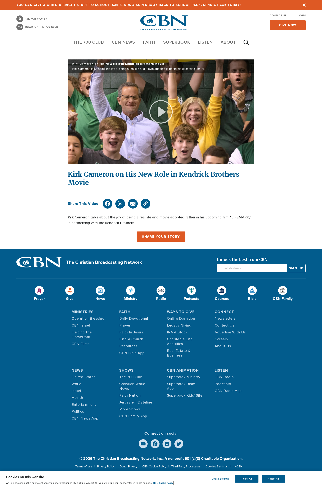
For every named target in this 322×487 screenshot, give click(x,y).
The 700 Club (88, 42)
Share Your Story (161, 236)
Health (77, 397)
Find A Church (131, 339)
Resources (128, 346)
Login (302, 16)
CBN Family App (133, 416)
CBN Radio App (228, 391)
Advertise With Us (230, 332)
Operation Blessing (88, 318)
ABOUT (228, 42)
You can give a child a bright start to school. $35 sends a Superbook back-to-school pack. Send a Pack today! (128, 5)
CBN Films (80, 344)
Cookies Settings (217, 466)
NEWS (77, 370)
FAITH (149, 42)
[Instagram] (166, 443)
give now (287, 25)
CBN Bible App (132, 353)
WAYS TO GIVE (181, 312)
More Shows (130, 409)
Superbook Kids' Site (184, 395)
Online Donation (181, 318)
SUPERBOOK (176, 42)
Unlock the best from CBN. (242, 259)
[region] (161, 479)
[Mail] (133, 204)
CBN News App (85, 418)
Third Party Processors (186, 466)
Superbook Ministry (183, 377)
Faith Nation (130, 395)
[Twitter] (120, 204)
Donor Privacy (128, 466)
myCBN (237, 466)
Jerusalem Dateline (135, 402)
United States (84, 377)
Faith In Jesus (131, 332)
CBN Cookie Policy (154, 466)
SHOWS (126, 370)
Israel (76, 391)
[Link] (145, 204)
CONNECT (224, 312)
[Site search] (246, 44)
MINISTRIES (83, 312)
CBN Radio (224, 377)
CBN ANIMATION (183, 370)
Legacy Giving (179, 325)
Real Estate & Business (178, 353)
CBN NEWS (123, 42)
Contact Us (278, 16)
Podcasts (223, 384)
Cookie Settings (220, 478)
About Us (223, 346)
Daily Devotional (133, 318)
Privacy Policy (106, 466)
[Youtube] (143, 443)
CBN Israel (81, 325)
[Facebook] (107, 204)
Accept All (273, 478)
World (77, 384)
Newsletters (225, 318)
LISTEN (205, 42)
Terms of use (83, 466)
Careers (221, 339)
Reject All (247, 478)
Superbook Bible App (181, 386)
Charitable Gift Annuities (179, 341)
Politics (78, 411)
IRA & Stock (177, 332)
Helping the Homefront (82, 334)
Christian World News (132, 386)
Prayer (124, 325)
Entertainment (84, 404)
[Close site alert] (304, 5)
